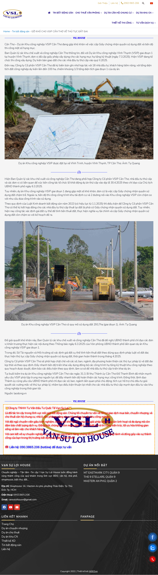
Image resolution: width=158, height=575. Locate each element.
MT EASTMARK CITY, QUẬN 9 (102, 472)
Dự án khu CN (10, 536)
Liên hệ (6, 549)
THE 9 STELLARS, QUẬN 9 (99, 477)
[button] (101, 13)
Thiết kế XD (8, 541)
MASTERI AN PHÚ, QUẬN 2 (100, 481)
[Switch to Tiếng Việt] (151, 3)
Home (6, 31)
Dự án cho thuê (10, 532)
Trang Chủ (8, 524)
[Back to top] (153, 569)
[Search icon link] (143, 3)
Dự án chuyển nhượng (14, 528)
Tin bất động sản (20, 31)
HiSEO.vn (93, 571)
